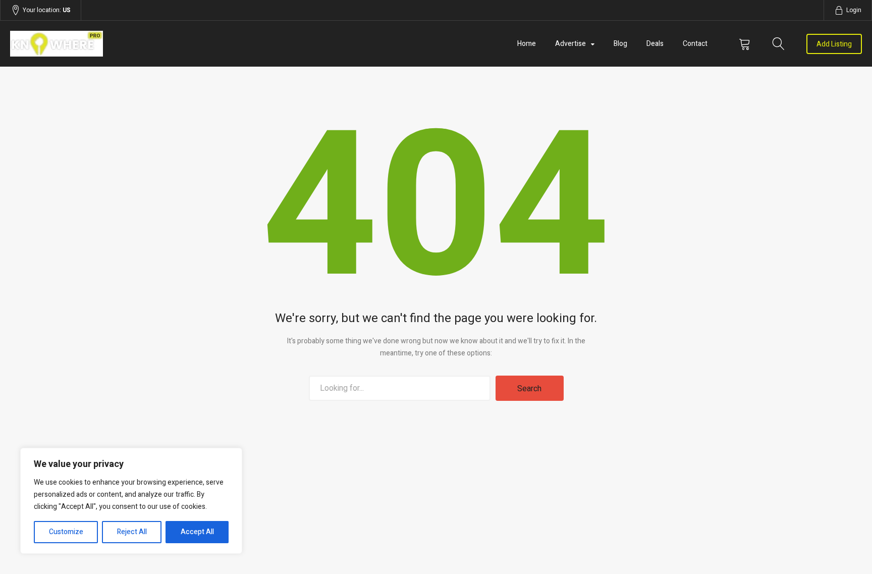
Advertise (570, 43)
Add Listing (834, 44)
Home (526, 43)
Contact (695, 43)
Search (529, 389)
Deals (655, 43)
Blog (620, 43)
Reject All (132, 532)
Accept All (197, 532)
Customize (66, 532)
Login (853, 10)
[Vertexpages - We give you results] (137, 44)
